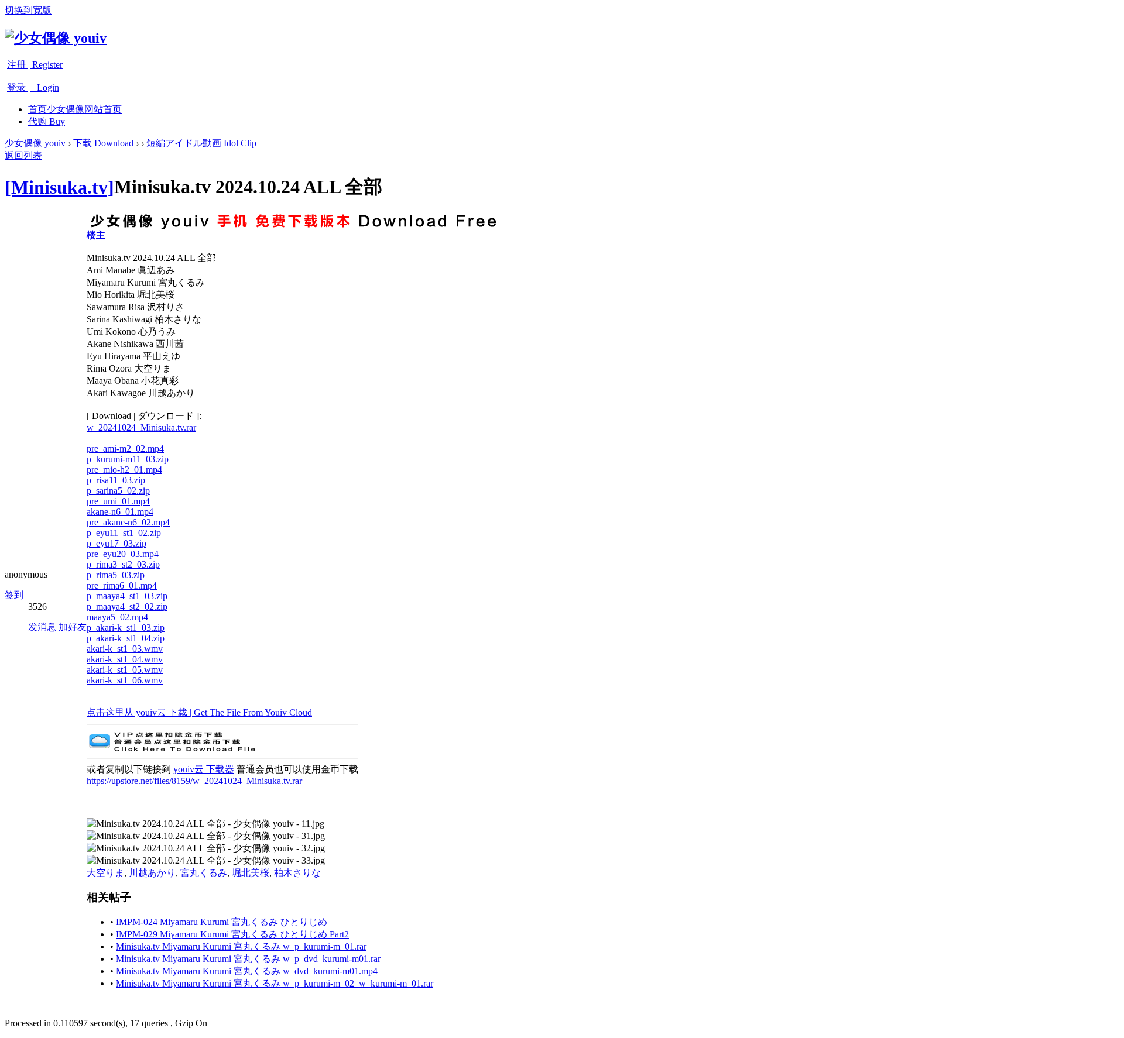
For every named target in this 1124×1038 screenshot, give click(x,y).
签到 (14, 595)
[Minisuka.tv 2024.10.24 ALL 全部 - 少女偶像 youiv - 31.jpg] (206, 836)
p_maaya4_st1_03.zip (127, 596)
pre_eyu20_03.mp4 (123, 554)
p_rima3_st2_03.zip (123, 564)
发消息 (42, 627)
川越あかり (152, 873)
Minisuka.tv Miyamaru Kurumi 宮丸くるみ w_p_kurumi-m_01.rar (241, 946)
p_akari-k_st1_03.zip (126, 628)
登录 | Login (33, 87)
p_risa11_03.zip (116, 480)
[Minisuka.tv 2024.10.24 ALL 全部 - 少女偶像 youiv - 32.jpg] (206, 849)
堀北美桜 (250, 873)
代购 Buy (46, 121)
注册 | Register (35, 65)
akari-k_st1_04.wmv (125, 659)
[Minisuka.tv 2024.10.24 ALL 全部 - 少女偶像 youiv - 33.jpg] (206, 861)
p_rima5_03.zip (116, 575)
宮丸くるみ (203, 873)
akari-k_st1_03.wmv (125, 649)
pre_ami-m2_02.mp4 (125, 448)
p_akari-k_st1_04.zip (126, 638)
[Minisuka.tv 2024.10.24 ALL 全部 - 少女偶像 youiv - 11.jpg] (205, 824)
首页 (75, 109)
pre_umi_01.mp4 (118, 501)
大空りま (105, 873)
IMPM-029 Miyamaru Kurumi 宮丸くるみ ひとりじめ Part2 (232, 934)
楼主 (96, 235)
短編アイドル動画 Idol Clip (201, 143)
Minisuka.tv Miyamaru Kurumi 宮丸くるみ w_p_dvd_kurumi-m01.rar (248, 959)
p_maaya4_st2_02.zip (127, 606)
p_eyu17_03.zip (116, 543)
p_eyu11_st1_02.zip (124, 533)
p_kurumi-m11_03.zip (128, 459)
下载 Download (103, 143)
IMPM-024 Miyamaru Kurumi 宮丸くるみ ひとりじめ (221, 922)
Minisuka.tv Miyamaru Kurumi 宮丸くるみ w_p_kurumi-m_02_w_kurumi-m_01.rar (274, 983)
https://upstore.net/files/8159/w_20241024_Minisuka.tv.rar (194, 781)
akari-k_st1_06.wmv (125, 680)
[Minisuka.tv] (59, 187)
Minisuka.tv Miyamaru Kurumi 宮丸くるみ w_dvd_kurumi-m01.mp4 (247, 971)
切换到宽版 (28, 10)
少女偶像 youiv (35, 143)
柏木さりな (297, 873)
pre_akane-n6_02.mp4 (128, 522)
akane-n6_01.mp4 (120, 512)
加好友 (73, 627)
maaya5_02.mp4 (117, 617)
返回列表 (23, 155)
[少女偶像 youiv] (56, 38)
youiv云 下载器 (203, 769)
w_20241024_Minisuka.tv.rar (141, 427)
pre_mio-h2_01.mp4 (124, 470)
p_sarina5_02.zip (118, 491)
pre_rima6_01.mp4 (122, 585)
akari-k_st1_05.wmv (125, 670)
